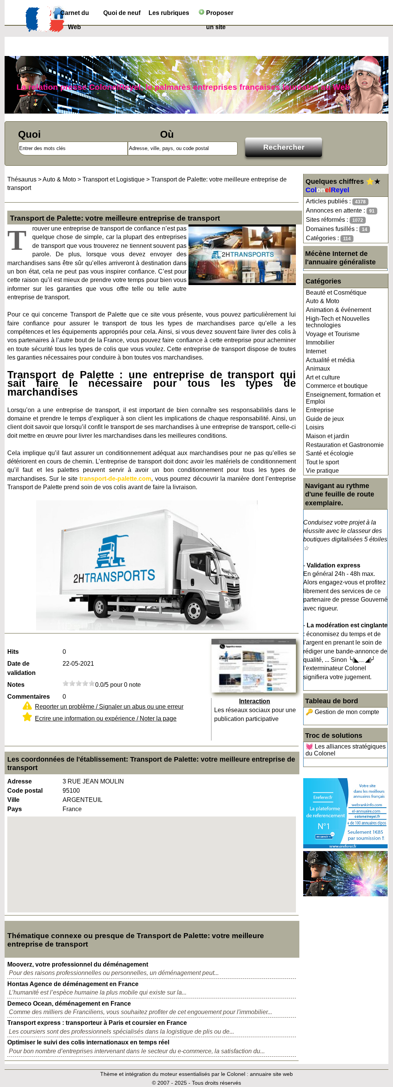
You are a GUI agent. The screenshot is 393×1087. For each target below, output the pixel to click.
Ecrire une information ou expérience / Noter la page (106, 718)
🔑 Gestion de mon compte (342, 712)
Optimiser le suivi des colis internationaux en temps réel (88, 1042)
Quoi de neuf (121, 13)
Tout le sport (322, 462)
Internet (316, 351)
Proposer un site (219, 15)
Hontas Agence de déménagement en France (73, 984)
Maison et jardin (327, 436)
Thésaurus (21, 179)
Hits (13, 651)
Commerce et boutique (337, 386)
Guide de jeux (325, 419)
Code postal (25, 790)
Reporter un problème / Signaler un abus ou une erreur (109, 706)
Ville (13, 800)
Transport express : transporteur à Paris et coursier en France (97, 1022)
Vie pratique (322, 470)
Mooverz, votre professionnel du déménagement (77, 964)
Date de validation (21, 668)
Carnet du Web (74, 15)
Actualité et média (330, 360)
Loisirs (315, 427)
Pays (14, 809)
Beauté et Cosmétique (336, 292)
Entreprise (320, 410)
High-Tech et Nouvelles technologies (338, 322)
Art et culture (323, 377)
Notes (16, 684)
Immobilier (320, 342)
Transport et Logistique (114, 179)
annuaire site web (271, 1074)
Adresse (19, 781)
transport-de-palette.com (115, 478)
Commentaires (28, 696)
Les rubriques (169, 13)
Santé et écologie (329, 453)
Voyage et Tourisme (333, 334)
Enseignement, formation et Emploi (343, 398)
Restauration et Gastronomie (345, 445)
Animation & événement (338, 310)
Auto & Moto (322, 301)
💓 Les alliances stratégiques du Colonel (345, 750)
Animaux (318, 368)
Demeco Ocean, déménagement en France (69, 1003)
